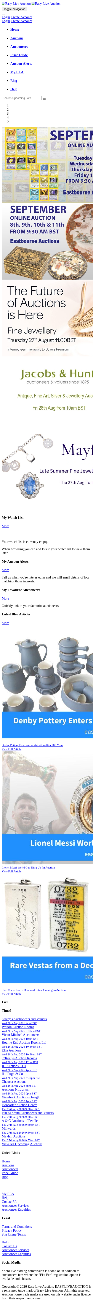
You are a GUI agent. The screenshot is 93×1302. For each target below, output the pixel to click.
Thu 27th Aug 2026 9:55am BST (21, 1140)
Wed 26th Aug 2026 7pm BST (19, 1101)
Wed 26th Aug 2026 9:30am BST (21, 1031)
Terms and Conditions (17, 1226)
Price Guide (10, 1173)
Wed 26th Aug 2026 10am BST (20, 1038)
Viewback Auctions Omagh (21, 1097)
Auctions (8, 1165)
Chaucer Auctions (14, 1081)
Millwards (9, 1128)
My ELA (8, 1194)
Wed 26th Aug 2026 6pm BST (19, 1085)
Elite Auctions (11, 1050)
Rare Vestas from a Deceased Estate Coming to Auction (34, 990)
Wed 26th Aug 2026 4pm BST (19, 1070)
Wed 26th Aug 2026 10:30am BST (22, 1046)
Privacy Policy (12, 1230)
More (5, 526)
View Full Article (11, 749)
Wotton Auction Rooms (18, 1027)
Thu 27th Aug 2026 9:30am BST (21, 1109)
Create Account (21, 17)
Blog (5, 1177)
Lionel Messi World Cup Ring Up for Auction (28, 867)
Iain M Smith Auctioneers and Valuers (28, 1113)
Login (6, 17)
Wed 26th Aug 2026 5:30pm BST (21, 1078)
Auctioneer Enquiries (16, 1209)
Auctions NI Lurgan (15, 1089)
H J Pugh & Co (12, 1074)
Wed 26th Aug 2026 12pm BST (20, 1062)
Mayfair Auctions (14, 1136)
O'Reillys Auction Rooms (19, 1058)
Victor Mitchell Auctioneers (20, 1035)
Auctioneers (10, 1169)
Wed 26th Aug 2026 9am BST (19, 1023)
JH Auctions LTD (14, 1066)
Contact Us (9, 1201)
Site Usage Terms (14, 1234)
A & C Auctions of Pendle (20, 1120)
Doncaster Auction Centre (19, 1105)
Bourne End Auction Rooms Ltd (24, 1042)
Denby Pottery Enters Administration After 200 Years (32, 745)
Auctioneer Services (15, 1205)
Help (5, 1198)
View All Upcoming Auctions (22, 1144)
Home (6, 1161)
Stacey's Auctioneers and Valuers (24, 1019)
